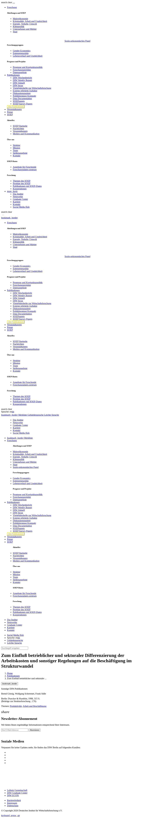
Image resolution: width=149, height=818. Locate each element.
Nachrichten (18, 128)
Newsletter (6, 735)
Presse (10, 112)
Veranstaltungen (14, 109)
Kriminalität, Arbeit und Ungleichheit (30, 21)
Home (10, 673)
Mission (16, 148)
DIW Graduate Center (17, 793)
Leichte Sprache (14, 643)
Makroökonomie (20, 18)
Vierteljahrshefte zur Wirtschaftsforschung (32, 88)
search (4, 2)
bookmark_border (9, 217)
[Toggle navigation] (14, 3)
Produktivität (16, 706)
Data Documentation (22, 98)
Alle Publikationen (15, 107)
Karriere (16, 202)
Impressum (12, 803)
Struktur (16, 145)
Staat (15, 31)
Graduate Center (20, 199)
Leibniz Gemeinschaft (17, 790)
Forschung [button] (12, 7)
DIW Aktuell (19, 83)
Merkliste (20, 438)
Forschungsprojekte (22, 70)
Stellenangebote (20, 153)
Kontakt (16, 155)
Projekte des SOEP (21, 183)
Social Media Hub (21, 207)
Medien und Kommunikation (26, 134)
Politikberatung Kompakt (24, 96)
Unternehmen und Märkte (25, 29)
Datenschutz (12, 805)
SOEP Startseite (20, 126)
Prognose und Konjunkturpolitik (27, 67)
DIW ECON (13, 795)
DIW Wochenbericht (22, 77)
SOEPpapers (19, 101)
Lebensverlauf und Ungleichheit (27, 56)
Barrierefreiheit (14, 800)
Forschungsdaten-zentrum (25, 169)
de (13, 411)
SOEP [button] (10, 114)
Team (15, 150)
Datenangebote (20, 72)
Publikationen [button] (13, 75)
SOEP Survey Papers (22, 104)
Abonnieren (34, 730)
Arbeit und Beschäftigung (34, 706)
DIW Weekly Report (22, 80)
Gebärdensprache (15, 640)
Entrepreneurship (21, 53)
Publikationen (13, 676)
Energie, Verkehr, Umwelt (25, 24)
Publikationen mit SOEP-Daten (27, 186)
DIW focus (18, 85)
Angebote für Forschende (24, 167)
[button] (7, 2)
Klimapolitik (18, 26)
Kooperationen (19, 188)
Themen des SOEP (21, 181)
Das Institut (18, 194)
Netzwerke (18, 196)
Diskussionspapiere (22, 93)
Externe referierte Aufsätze (25, 90)
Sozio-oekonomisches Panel (77, 41)
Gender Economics (21, 50)
